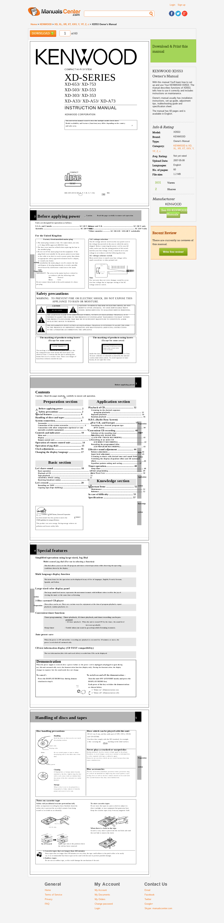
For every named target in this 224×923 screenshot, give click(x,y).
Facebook (150, 894)
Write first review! (173, 251)
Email (147, 890)
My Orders (100, 899)
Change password (104, 903)
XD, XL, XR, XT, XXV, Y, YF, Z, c (71, 24)
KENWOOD (46, 24)
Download (41, 33)
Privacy (48, 899)
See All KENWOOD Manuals (174, 213)
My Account (101, 890)
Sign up (181, 5)
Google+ (149, 903)
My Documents (102, 894)
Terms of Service (53, 894)
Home (34, 24)
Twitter (148, 899)
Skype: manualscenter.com (158, 908)
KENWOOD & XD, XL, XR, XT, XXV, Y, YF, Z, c (173, 148)
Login (172, 5)
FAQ (47, 903)
